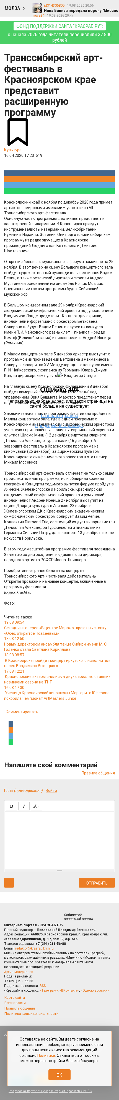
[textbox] (59, 839)
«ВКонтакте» (69, 990)
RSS (43, 986)
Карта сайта (14, 997)
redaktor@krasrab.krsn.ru (34, 948)
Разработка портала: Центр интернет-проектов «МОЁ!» (50, 1091)
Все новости (15, 1003)
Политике (46, 1055)
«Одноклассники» (95, 990)
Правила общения (98, 773)
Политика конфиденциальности (31, 1013)
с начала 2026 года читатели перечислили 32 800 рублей (60, 33)
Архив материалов (18, 972)
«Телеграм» (49, 990)
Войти (51, 790)
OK (59, 1075)
